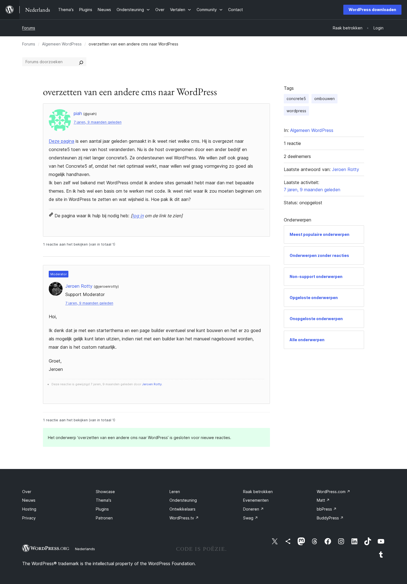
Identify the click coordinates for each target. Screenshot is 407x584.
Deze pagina (61, 141)
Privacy (29, 518)
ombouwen (324, 98)
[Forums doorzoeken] (81, 61)
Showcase (105, 491)
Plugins (102, 509)
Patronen (104, 518)
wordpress (296, 110)
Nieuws (28, 500)
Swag (250, 518)
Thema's (103, 500)
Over (26, 491)
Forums (28, 27)
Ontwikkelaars (182, 509)
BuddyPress (330, 518)
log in (138, 215)
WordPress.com (333, 491)
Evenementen (256, 500)
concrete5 (296, 98)
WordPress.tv (184, 518)
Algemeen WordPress (62, 44)
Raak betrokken (258, 491)
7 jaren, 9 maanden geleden (98, 122)
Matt (323, 500)
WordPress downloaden (372, 9)
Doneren (253, 509)
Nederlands (85, 549)
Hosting (29, 509)
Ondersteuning (183, 500)
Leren (174, 491)
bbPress (327, 509)
